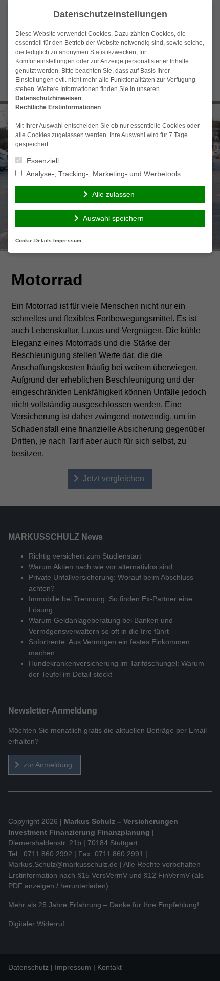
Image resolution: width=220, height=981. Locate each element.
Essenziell (42, 161)
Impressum (67, 240)
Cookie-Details (33, 240)
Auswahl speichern (113, 218)
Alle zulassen (113, 194)
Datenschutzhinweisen (48, 98)
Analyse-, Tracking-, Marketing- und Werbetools (103, 174)
